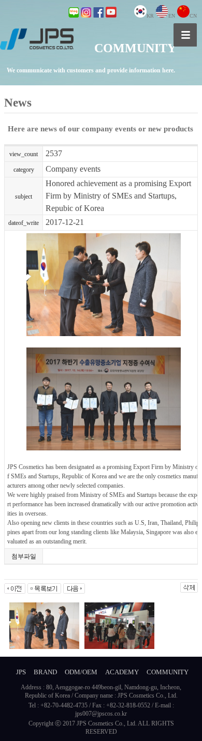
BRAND (45, 672)
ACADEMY (122, 672)
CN (193, 16)
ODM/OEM (81, 672)
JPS (21, 672)
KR (150, 16)
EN (171, 16)
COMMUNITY (168, 672)
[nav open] (185, 35)
